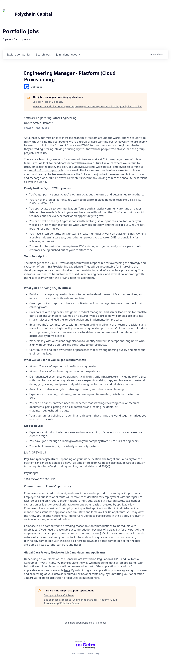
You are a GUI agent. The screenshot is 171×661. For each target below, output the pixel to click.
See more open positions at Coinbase (85, 622)
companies (19, 54)
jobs (43, 54)
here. (97, 578)
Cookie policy (93, 653)
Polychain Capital (33, 14)
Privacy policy (78, 653)
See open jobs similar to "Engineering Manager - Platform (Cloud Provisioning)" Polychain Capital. (87, 106)
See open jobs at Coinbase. (48, 101)
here (67, 570)
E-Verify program (130, 516)
